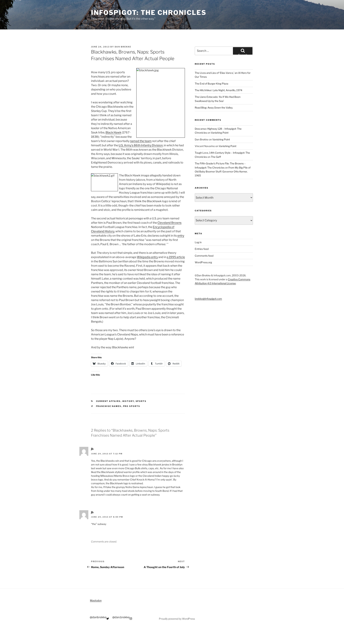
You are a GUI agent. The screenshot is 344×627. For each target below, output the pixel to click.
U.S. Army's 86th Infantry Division (141, 145)
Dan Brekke (123, 46)
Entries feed (202, 248)
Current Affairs (108, 401)
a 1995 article (176, 257)
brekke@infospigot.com (208, 298)
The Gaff (216, 156)
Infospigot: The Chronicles (148, 12)
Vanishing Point (219, 132)
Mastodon (96, 600)
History (128, 401)
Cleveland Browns (169, 222)
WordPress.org (203, 262)
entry (180, 235)
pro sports (131, 406)
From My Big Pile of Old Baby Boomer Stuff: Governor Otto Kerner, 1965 (222, 171)
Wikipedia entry (147, 257)
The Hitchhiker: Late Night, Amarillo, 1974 (218, 90)
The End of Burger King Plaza (211, 83)
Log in (198, 242)
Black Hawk (113, 132)
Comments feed (204, 255)
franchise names (108, 406)
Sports (141, 401)
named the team (141, 141)
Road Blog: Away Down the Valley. (214, 107)
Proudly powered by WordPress (177, 618)
